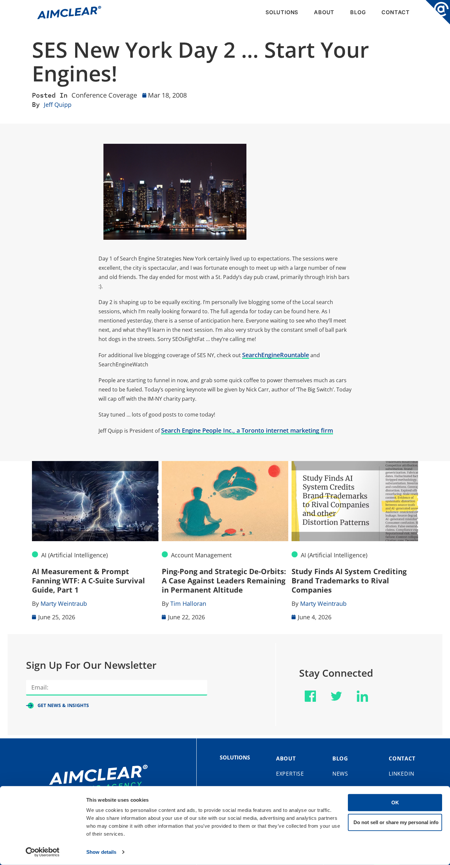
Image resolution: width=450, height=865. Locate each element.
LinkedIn (401, 773)
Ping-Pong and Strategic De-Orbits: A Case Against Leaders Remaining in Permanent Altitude (224, 580)
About (324, 12)
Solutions (282, 12)
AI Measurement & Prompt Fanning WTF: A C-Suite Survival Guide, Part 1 (88, 580)
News (340, 773)
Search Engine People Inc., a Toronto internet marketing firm (247, 430)
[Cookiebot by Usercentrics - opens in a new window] (42, 852)
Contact (395, 12)
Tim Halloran (188, 603)
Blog (358, 12)
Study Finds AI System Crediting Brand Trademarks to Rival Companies (349, 580)
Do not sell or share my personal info (395, 822)
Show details (101, 852)
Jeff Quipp (57, 104)
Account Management (201, 555)
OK (395, 802)
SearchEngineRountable (275, 355)
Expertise (290, 773)
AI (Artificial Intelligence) (74, 555)
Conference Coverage (104, 95)
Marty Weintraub (64, 603)
